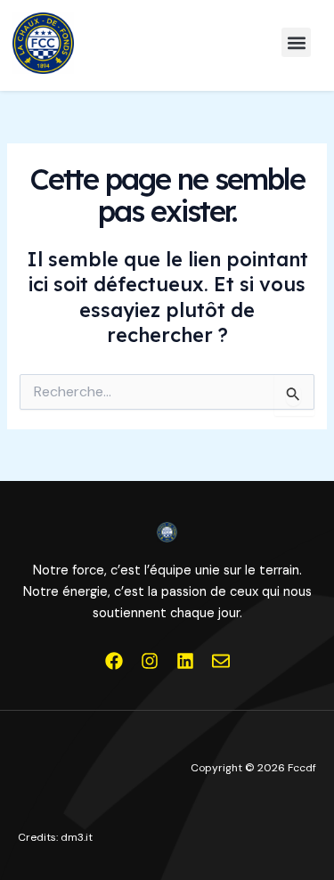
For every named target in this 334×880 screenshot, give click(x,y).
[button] (296, 42)
